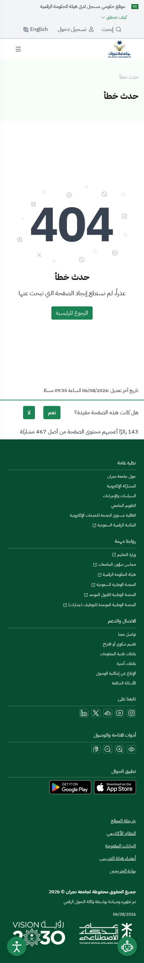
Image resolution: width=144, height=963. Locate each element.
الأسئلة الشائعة (124, 683)
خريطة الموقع (123, 820)
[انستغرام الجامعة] (131, 713)
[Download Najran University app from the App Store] (115, 787)
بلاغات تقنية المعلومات (118, 654)
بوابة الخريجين (123, 871)
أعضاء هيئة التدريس (117, 858)
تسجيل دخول (72, 29)
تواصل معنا (127, 634)
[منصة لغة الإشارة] (95, 749)
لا (29, 412)
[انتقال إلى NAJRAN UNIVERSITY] (119, 49)
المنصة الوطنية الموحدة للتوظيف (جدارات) (101, 605)
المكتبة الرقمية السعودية (116, 525)
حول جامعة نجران (121, 476)
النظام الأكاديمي (121, 833)
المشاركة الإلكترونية (121, 486)
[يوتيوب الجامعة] (119, 713)
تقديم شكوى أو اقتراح (119, 644)
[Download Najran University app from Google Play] (70, 787)
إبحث (108, 29)
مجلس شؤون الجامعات (116, 564)
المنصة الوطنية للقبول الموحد (112, 595)
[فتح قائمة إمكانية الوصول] (17, 946)
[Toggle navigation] (18, 49)
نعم (52, 412)
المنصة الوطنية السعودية (115, 584)
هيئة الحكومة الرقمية (119, 574)
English (38, 29)
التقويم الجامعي (123, 505)
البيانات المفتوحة (120, 846)
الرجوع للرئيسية (72, 313)
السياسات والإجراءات (119, 496)
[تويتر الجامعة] (95, 713)
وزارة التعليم (126, 554)
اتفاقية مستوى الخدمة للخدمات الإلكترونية (103, 515)
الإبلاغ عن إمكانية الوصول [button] (116, 673)
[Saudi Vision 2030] (39, 933)
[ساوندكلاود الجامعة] (107, 713)
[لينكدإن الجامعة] (83, 713)
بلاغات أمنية (126, 663)
